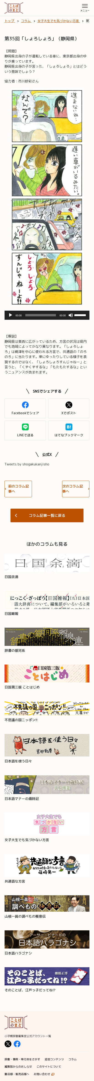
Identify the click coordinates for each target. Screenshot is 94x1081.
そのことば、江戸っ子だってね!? (30, 990)
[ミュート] (70, 315)
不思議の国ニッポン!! (21, 720)
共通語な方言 (15, 881)
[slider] (80, 315)
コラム (72, 1059)
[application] (47, 315)
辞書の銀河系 (15, 650)
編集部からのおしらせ (18, 1066)
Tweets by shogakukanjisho (27, 464)
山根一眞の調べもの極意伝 (25, 916)
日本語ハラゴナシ (18, 953)
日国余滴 (11, 576)
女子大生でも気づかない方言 (27, 839)
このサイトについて (49, 1066)
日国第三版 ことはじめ (22, 687)
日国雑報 (11, 613)
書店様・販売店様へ (17, 1074)
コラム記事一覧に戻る (47, 515)
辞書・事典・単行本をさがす (22, 1059)
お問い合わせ (42, 1074)
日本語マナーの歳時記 (22, 798)
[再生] (10, 315)
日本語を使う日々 (18, 761)
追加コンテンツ (54, 1059)
